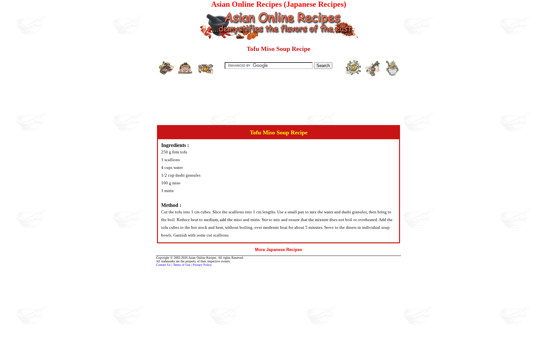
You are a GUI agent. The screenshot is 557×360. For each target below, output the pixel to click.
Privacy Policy (202, 265)
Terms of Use (181, 265)
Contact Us (163, 265)
